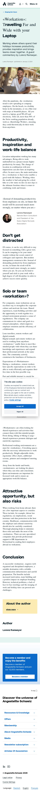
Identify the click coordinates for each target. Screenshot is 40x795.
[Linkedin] (4, 766)
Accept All (20, 406)
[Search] (26, 4)
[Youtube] (8, 766)
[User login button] (21, 4)
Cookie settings (15, 400)
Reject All (20, 412)
